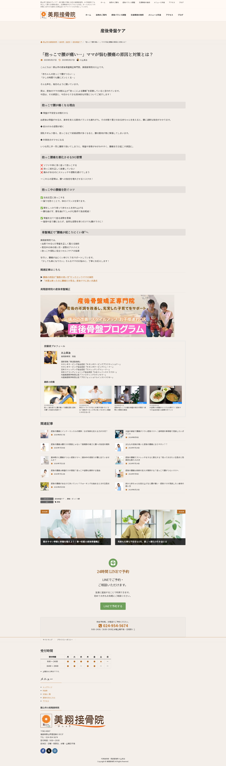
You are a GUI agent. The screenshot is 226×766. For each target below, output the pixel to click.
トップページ (47, 687)
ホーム (103, 2)
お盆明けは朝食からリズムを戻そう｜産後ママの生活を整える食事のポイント (165, 408)
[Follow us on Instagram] (55, 751)
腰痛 (58, 502)
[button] (113, 606)
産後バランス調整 (129, 2)
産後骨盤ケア (107, 403)
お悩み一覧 (47, 694)
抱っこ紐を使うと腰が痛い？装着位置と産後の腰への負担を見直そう (59, 408)
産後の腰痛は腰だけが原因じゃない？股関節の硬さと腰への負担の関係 (80, 444)
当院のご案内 (114, 2)
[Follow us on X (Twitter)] (49, 751)
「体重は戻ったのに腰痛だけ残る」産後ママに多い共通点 (70, 280)
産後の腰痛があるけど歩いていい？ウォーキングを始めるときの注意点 (80, 483)
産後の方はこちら (49, 697)
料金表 (45, 690)
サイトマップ (47, 639)
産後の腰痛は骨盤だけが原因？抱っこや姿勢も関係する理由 (75, 470)
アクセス (172, 2)
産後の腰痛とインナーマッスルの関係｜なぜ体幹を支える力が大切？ (79, 431)
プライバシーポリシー (65, 639)
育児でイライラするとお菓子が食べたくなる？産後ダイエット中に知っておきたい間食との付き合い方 (95, 409)
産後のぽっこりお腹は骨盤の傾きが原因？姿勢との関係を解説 (130, 408)
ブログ (181, 2)
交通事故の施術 (144, 2)
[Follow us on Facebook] (43, 751)
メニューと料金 (159, 2)
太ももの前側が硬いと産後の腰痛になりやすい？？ (146, 444)
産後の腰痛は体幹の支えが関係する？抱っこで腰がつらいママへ (152, 470)
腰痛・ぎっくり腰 (70, 403)
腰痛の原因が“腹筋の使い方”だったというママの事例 (68, 277)
